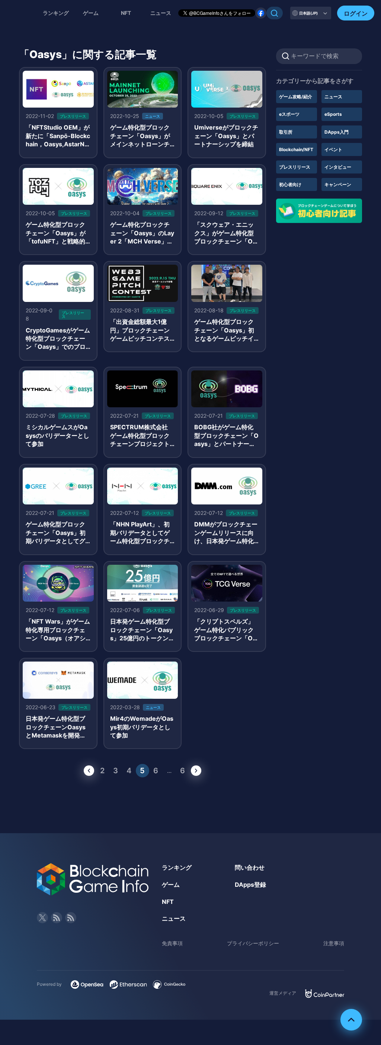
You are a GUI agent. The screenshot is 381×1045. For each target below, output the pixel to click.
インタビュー (337, 167)
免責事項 (172, 943)
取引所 (285, 132)
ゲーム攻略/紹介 (295, 96)
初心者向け (290, 184)
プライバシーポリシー (253, 943)
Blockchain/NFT (296, 149)
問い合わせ (250, 867)
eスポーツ (289, 114)
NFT (126, 13)
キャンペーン (337, 184)
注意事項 (333, 943)
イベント (333, 149)
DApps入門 (336, 132)
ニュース (333, 96)
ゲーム (91, 13)
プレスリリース (294, 167)
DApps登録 (250, 884)
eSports (333, 114)
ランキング (56, 13)
